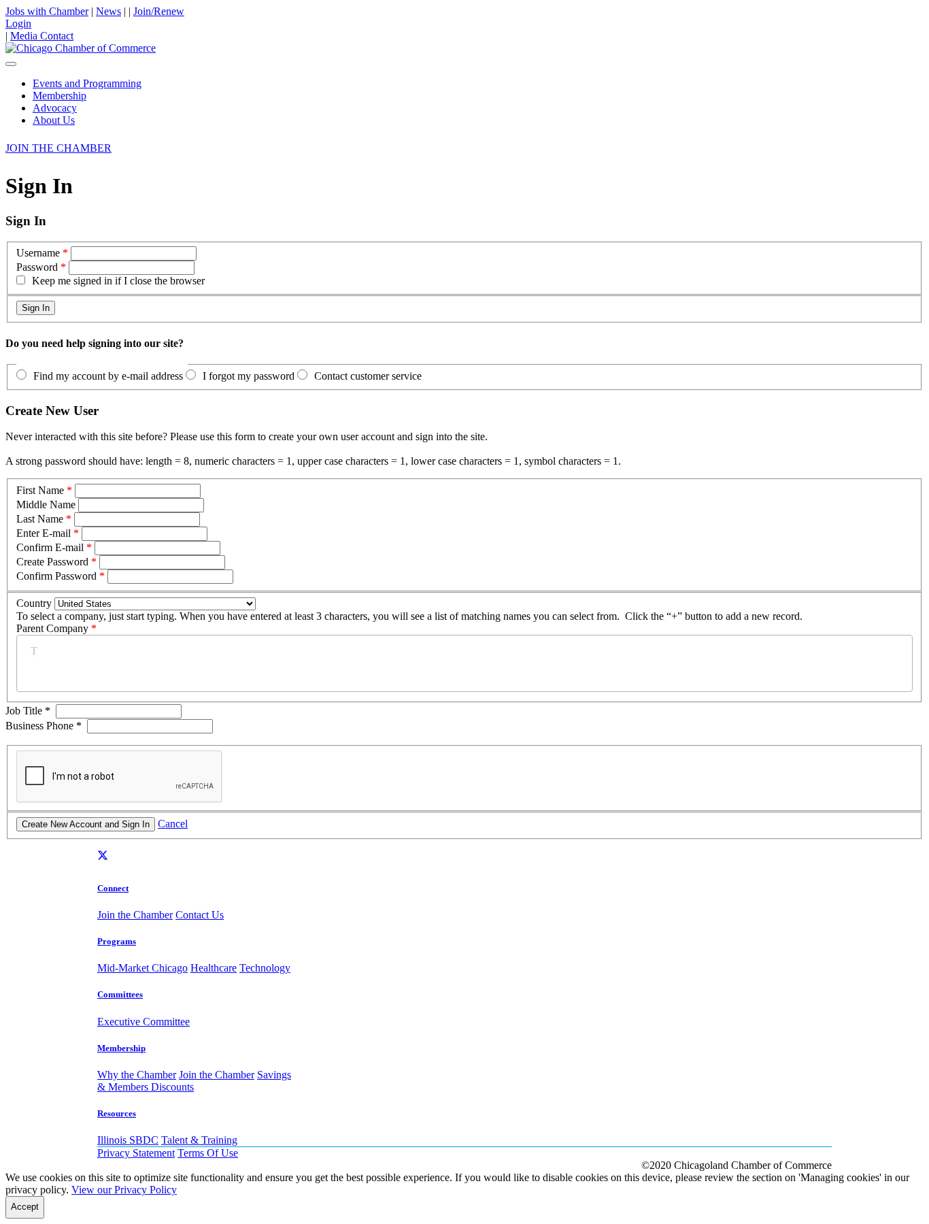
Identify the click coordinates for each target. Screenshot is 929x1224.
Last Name (39, 519)
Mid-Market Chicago (142, 968)
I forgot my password (248, 376)
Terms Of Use (208, 1153)
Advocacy (55, 108)
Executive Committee (143, 1021)
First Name (40, 490)
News (108, 11)
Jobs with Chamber (46, 11)
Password (37, 267)
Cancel (173, 823)
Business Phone (43, 725)
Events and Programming (87, 83)
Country (34, 603)
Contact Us (199, 915)
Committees (120, 994)
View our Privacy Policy (124, 1189)
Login (18, 23)
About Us (54, 120)
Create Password (52, 561)
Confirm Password (56, 576)
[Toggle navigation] (10, 64)
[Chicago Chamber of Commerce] (80, 48)
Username (38, 253)
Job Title (27, 710)
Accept (25, 1207)
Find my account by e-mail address (108, 376)
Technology (264, 968)
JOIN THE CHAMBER (58, 148)
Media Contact (41, 36)
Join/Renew (158, 11)
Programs (116, 941)
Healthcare (213, 968)
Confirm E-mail (50, 547)
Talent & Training (199, 1140)
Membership (59, 95)
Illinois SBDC (127, 1140)
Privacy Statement (136, 1153)
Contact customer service (368, 376)
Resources (116, 1113)
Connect (113, 888)
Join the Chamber (135, 915)
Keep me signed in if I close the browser (118, 280)
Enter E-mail (43, 533)
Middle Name (45, 504)
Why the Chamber (136, 1074)
